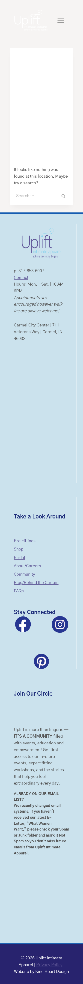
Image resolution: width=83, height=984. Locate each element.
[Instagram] (60, 624)
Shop (18, 549)
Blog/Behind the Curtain (36, 583)
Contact (21, 278)
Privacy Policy (49, 965)
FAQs (19, 591)
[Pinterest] (41, 661)
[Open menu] (61, 20)
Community (24, 574)
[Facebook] (23, 624)
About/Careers (27, 566)
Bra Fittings (25, 541)
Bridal (19, 558)
